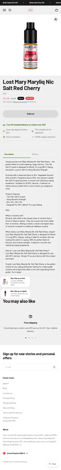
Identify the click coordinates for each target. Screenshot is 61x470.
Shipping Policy (9, 403)
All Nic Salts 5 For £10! (9, 3)
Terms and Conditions (12, 412)
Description (9, 154)
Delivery (35, 154)
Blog (5, 388)
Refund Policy (9, 408)
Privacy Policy (9, 398)
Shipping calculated (20, 102)
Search (6, 383)
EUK (5, 93)
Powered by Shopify (20, 462)
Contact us (7, 393)
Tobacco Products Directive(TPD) (11, 419)
